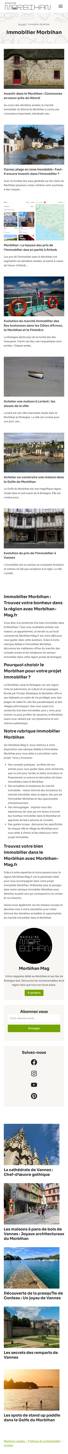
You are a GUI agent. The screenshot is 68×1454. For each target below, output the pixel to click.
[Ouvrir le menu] (60, 6)
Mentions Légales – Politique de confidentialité (32, 1441)
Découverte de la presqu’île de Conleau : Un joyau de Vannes (33, 1295)
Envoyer (34, 1028)
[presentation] (34, 69)
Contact (8, 1445)
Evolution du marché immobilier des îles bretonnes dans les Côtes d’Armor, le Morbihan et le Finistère (33, 325)
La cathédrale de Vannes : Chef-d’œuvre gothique (28, 1172)
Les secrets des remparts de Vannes (31, 1355)
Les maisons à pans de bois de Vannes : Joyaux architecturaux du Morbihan (34, 1234)
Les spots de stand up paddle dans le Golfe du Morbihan (32, 1417)
